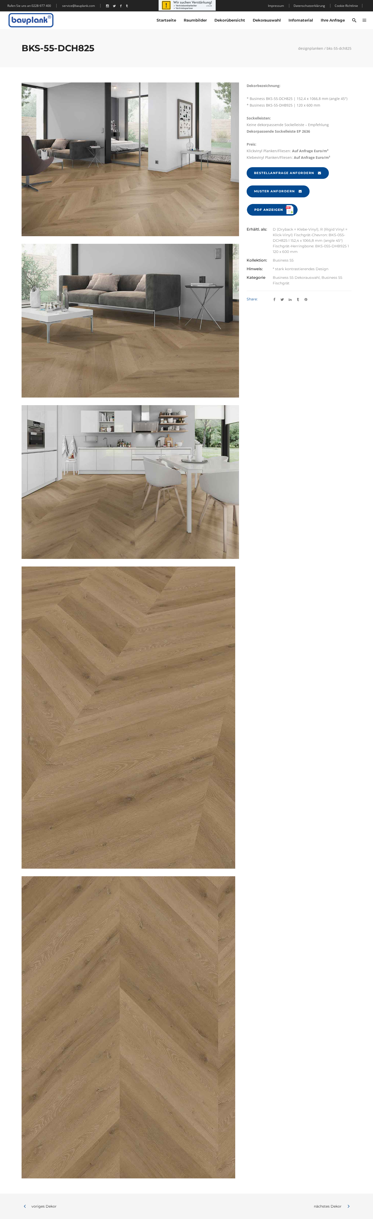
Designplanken (310, 48)
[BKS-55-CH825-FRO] (130, 1027)
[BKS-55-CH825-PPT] (130, 717)
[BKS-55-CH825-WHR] (130, 159)
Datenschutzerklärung (309, 6)
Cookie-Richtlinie (346, 6)
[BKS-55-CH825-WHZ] (130, 321)
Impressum (276, 6)
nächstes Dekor (328, 1206)
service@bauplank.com (78, 6)
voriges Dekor (44, 1206)
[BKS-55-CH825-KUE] (130, 482)
